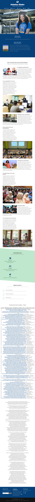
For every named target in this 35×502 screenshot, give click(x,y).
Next (34, 21)
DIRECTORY (12, 500)
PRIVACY (28, 500)
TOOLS (19, 500)
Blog (29, 8)
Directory (13, 8)
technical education (23, 351)
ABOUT (9, 500)
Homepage (7, 8)
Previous (1, 21)
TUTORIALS (16, 500)
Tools (25, 8)
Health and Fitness (8, 297)
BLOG (22, 500)
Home (7, 500)
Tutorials (20, 8)
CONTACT (24, 500)
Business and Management (9, 293)
